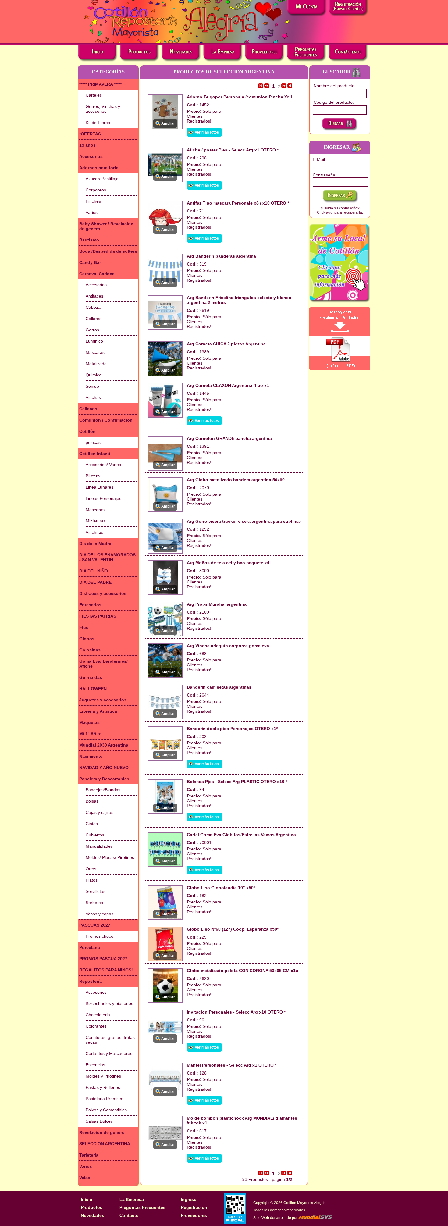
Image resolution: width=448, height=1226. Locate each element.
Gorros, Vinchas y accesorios (103, 109)
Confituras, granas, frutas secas (110, 1040)
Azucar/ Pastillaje (102, 178)
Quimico (93, 374)
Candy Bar (90, 262)
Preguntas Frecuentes (142, 1207)
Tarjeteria (88, 1155)
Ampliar (168, 123)
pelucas (93, 442)
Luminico (94, 341)
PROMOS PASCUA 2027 (103, 958)
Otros (91, 868)
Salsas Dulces (99, 1121)
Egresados (90, 604)
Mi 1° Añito (90, 733)
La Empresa (131, 1199)
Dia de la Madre (95, 543)
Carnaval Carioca (97, 273)
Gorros (92, 329)
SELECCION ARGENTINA (104, 1143)
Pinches (93, 201)
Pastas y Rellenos (103, 1087)
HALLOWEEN (93, 688)
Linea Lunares (99, 487)
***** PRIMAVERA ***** (100, 84)
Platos (92, 880)
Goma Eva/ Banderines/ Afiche (103, 663)
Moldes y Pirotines (103, 1076)
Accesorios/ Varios (103, 464)
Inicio (86, 1199)
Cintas (92, 823)
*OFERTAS (90, 133)
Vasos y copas (99, 913)
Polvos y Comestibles (106, 1109)
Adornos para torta (99, 167)
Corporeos (96, 189)
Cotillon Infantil (95, 453)
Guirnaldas (90, 677)
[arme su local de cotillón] (339, 263)
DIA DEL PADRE (95, 582)
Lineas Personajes (103, 498)
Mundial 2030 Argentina (103, 745)
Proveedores (194, 1215)
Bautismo (89, 239)
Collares (93, 318)
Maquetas (89, 722)
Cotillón (87, 431)
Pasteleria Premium (104, 1098)
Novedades (92, 1215)
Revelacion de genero (102, 1132)
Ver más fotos (207, 132)
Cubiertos (95, 834)
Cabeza (93, 307)
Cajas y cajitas (99, 812)
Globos (86, 638)
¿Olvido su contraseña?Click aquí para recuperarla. (340, 210)
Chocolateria (98, 1014)
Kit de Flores (98, 122)
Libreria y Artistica (98, 711)
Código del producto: (334, 102)
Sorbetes (94, 902)
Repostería (90, 981)
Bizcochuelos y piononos (109, 1003)
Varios (92, 212)
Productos (91, 1207)
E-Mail (319, 159)
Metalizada (96, 363)
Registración (194, 1207)
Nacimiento (91, 756)
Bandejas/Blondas (103, 789)
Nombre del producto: (335, 85)
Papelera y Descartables (104, 778)
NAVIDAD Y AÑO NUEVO (104, 767)
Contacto (129, 1215)
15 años (87, 145)
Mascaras (95, 352)
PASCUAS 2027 (94, 925)
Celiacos (88, 408)
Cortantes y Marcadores (109, 1053)
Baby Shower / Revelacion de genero (106, 226)
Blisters (93, 475)
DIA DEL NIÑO (93, 570)
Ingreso (189, 1199)
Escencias (95, 1064)
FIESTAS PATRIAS (97, 616)
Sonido (92, 386)
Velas (84, 1177)
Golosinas (90, 649)
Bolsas (92, 801)
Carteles (94, 95)
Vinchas (93, 397)
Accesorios (91, 156)
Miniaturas (96, 521)
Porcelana (89, 947)
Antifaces (94, 296)
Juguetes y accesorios (102, 699)
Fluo (84, 627)
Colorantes (96, 1026)
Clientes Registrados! (199, 118)
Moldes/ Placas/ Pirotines (110, 857)
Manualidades (99, 846)
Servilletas (95, 891)
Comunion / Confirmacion (106, 420)
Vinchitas (94, 532)
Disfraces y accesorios (102, 593)
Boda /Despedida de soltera (108, 251)
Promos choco (99, 936)
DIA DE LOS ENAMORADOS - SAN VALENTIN (107, 557)
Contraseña (324, 175)
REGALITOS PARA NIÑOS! (106, 970)
